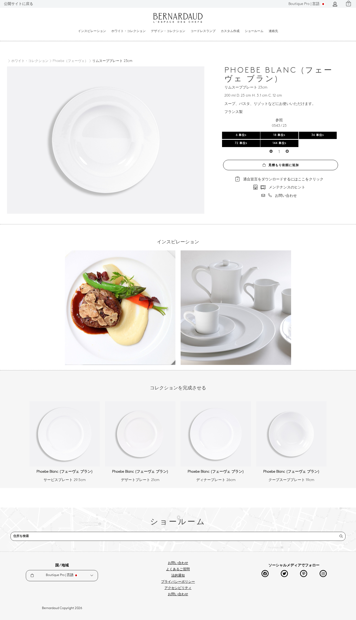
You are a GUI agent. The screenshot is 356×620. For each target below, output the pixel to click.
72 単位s (241, 143)
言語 (305, 4)
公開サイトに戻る (18, 4)
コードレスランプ (203, 31)
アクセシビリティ (178, 588)
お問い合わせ (178, 563)
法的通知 (178, 575)
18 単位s (279, 135)
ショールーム (254, 31)
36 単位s (317, 135)
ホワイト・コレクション (128, 31)
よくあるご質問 (178, 569)
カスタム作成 (230, 31)
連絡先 (273, 31)
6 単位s (241, 135)
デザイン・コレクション (168, 31)
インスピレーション (92, 31)
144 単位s (279, 143)
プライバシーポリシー (178, 582)
